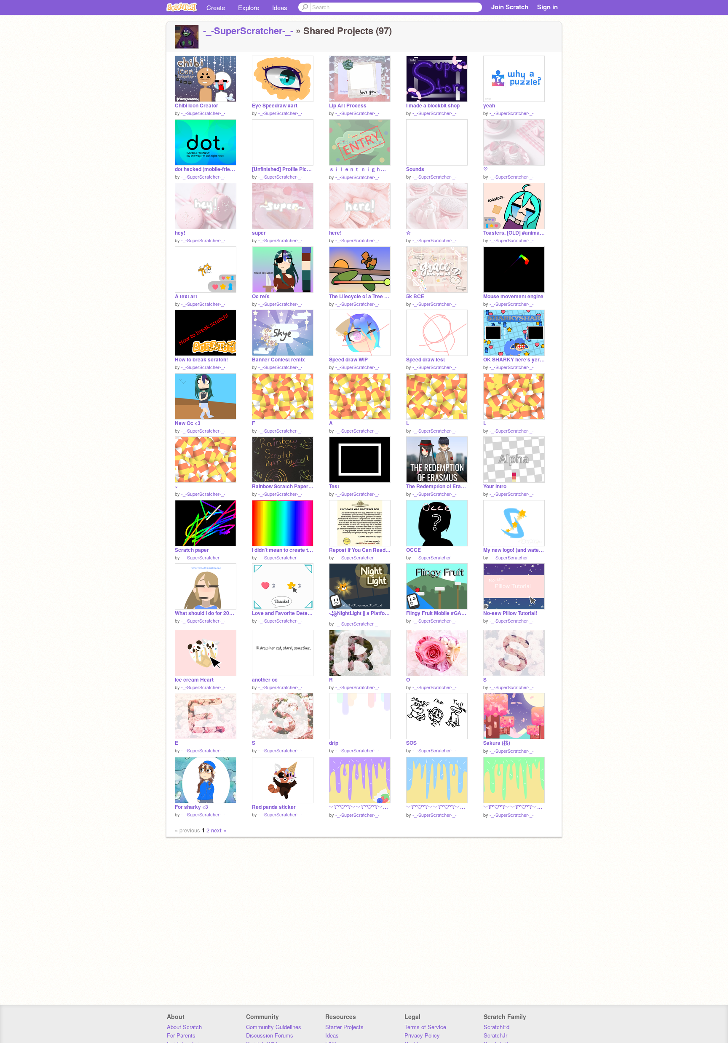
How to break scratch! (201, 359)
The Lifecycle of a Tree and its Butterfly (360, 296)
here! (335, 232)
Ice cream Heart (194, 679)
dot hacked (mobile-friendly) (205, 169)
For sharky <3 (191, 806)
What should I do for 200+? (205, 613)
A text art (186, 296)
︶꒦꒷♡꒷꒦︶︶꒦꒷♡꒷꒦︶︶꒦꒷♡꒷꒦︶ (360, 806)
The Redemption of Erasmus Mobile (437, 486)
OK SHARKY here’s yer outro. (514, 359)
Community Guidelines (273, 1027)
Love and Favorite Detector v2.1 (282, 613)
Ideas (279, 7)
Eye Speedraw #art (274, 105)
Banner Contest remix (278, 359)
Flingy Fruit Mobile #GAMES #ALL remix (437, 613)
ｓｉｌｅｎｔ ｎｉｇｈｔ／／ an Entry (360, 169)
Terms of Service (425, 1027)
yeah (489, 105)
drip (333, 742)
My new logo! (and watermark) (514, 550)
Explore (248, 7)
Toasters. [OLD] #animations (514, 232)
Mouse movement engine (513, 296)
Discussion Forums (269, 1035)
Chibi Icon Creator (196, 105)
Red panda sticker (274, 806)
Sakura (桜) (496, 742)
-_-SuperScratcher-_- (248, 30)
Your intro (494, 486)
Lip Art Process (348, 105)
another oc (265, 679)
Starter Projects (344, 1027)
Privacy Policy (422, 1035)
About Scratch (184, 1027)
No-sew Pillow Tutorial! (510, 613)
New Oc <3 (188, 423)
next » (218, 830)
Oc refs (261, 296)
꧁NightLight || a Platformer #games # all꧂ (360, 613)
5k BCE (415, 296)
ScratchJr (495, 1035)
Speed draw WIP (348, 359)
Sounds (415, 169)
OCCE (413, 550)
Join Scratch (509, 6)
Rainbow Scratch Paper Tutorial (282, 486)
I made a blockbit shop (433, 105)
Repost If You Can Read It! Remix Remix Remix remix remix (360, 550)
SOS (411, 742)
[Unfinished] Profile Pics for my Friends (282, 169)
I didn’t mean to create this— (282, 550)
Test (334, 486)
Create (215, 7)
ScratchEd (496, 1027)
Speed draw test (425, 359)
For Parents (181, 1035)
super (259, 232)
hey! (180, 232)
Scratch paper (192, 550)
